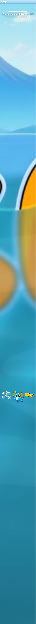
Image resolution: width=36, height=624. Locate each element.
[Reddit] (9, 393)
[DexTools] (9, 397)
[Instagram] (6, 395)
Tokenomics (12, 1)
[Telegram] (7, 391)
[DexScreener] (3, 396)
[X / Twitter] (3, 393)
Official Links (18, 1)
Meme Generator (28, 1)
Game (23, 1)
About (8, 1)
